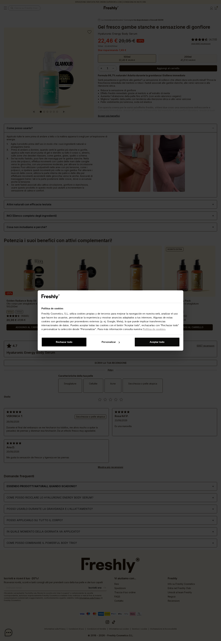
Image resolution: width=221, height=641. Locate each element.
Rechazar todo (64, 342)
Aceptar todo (157, 342)
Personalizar (109, 342)
